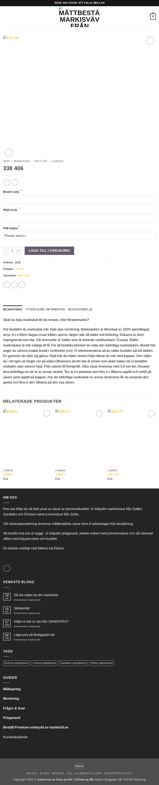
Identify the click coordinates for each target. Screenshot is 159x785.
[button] (5, 17)
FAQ (69, 773)
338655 (8, 474)
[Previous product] (15, 182)
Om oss (31, 773)
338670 (60, 474)
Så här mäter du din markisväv (36, 595)
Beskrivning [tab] (12, 309)
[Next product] (7, 182)
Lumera (57, 161)
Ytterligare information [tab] (45, 309)
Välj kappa (11, 228)
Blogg (44, 773)
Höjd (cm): (11, 209)
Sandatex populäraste (73, 662)
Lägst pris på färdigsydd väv (34, 635)
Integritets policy (118, 773)
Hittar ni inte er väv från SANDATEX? (41, 621)
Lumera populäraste (44, 662)
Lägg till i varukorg (49, 250)
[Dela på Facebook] (7, 284)
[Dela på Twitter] (14, 284)
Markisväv (22, 161)
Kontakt (58, 773)
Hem (6, 161)
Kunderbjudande (15, 737)
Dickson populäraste (16, 662)
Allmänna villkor (88, 773)
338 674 (113, 474)
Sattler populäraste (101, 662)
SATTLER (40, 161)
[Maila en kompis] (21, 284)
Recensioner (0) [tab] (80, 309)
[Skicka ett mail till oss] (7, 568)
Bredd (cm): (11, 191)
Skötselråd (22, 608)
